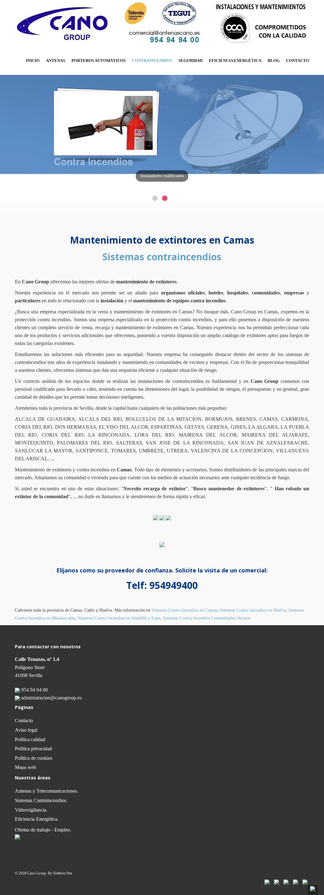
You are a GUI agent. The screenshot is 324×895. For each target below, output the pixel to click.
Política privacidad (33, 748)
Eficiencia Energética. (37, 819)
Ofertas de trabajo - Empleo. (43, 829)
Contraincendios (152, 60)
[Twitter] (276, 881)
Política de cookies (33, 758)
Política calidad (30, 739)
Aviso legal (26, 730)
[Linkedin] (286, 881)
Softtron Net (62, 873)
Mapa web (25, 767)
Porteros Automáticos (99, 60)
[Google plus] (305, 881)
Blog (274, 60)
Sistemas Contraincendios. (41, 800)
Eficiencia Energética (235, 60)
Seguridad (190, 60)
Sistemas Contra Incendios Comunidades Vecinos (206, 618)
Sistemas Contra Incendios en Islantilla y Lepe (119, 618)
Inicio (33, 60)
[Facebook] (267, 881)
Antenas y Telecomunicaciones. (46, 791)
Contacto (297, 60)
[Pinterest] (295, 881)
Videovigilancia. (31, 810)
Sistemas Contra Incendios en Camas (184, 610)
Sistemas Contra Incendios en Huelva (253, 610)
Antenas (55, 60)
